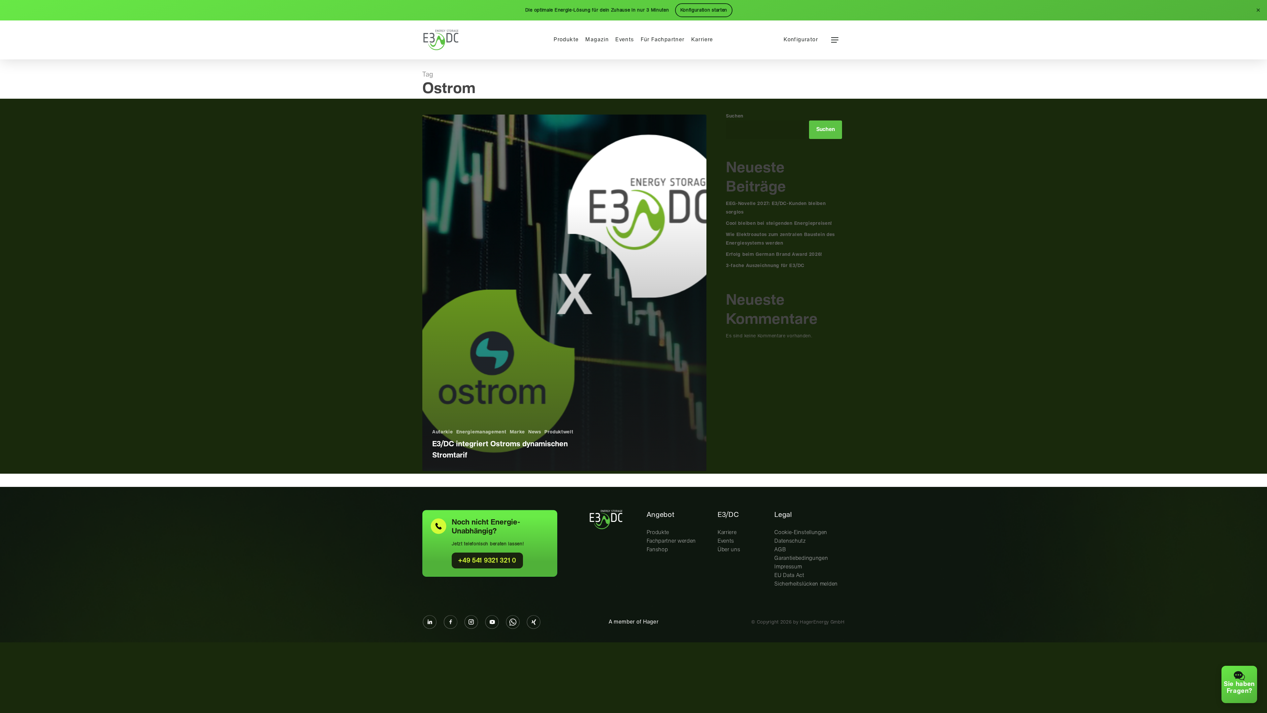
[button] (834, 40)
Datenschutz (790, 541)
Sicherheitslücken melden (806, 584)
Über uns (729, 550)
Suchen (734, 116)
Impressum (788, 567)
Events (726, 541)
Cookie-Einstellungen (800, 532)
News (534, 432)
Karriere (727, 532)
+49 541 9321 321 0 (487, 561)
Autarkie (442, 432)
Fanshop (657, 550)
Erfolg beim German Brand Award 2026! (774, 254)
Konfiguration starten (704, 10)
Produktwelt (558, 432)
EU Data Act (789, 575)
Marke (517, 432)
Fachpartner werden (671, 541)
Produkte (658, 532)
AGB (780, 550)
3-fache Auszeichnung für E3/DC (765, 265)
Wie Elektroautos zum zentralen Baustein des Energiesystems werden (780, 239)
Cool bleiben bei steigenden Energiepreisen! (779, 223)
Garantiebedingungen (801, 558)
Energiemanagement (481, 432)
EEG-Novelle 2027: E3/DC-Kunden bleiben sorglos (776, 208)
